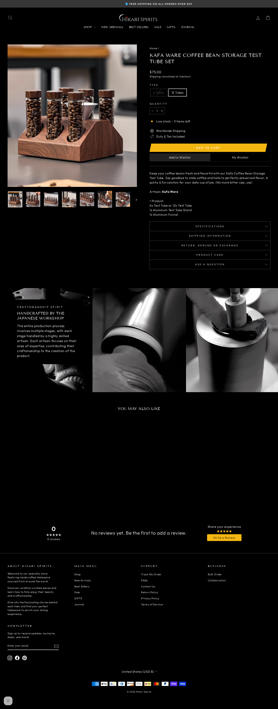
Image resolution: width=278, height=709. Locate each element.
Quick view (39, 478)
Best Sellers (139, 27)
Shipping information (210, 235)
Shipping (155, 76)
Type (154, 84)
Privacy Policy (150, 598)
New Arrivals (112, 27)
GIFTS (171, 27)
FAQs (144, 580)
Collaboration (217, 580)
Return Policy (149, 592)
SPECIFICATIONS (210, 226)
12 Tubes (178, 92)
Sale (157, 27)
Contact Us (148, 586)
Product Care (210, 254)
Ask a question (210, 264)
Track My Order (151, 574)
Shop (88, 27)
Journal (187, 27)
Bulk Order (215, 574)
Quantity (158, 103)
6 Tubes (158, 92)
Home (153, 48)
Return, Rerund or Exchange (210, 245)
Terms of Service (152, 604)
